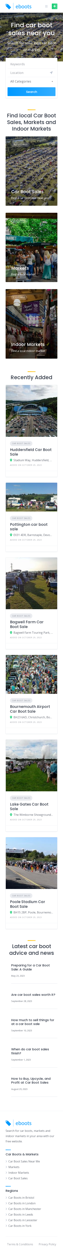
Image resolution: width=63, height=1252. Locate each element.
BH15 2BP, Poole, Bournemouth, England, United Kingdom (33, 912)
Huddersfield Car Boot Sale (31, 452)
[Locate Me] (51, 72)
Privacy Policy (47, 1244)
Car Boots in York (19, 1226)
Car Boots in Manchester (24, 1209)
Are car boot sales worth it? (33, 995)
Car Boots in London (22, 1203)
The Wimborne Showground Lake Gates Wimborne (33, 815)
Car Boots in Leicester (22, 1220)
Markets (20, 268)
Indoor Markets (28, 344)
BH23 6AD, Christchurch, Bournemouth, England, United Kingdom (33, 717)
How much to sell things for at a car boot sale (32, 1022)
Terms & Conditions (20, 1244)
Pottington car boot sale (29, 527)
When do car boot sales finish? (30, 1051)
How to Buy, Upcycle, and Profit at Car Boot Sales (31, 1081)
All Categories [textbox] (20, 81)
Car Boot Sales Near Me (24, 1161)
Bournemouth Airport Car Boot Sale (30, 709)
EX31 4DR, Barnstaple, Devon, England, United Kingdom (33, 535)
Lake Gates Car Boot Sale (29, 806)
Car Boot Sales (27, 192)
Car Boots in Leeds (20, 1214)
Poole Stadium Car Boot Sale (27, 904)
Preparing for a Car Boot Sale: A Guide (30, 967)
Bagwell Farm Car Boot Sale (27, 624)
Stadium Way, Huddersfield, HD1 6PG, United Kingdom (33, 460)
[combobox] (31, 81)
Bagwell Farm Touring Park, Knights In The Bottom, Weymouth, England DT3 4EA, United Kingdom (33, 633)
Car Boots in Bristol (21, 1198)
